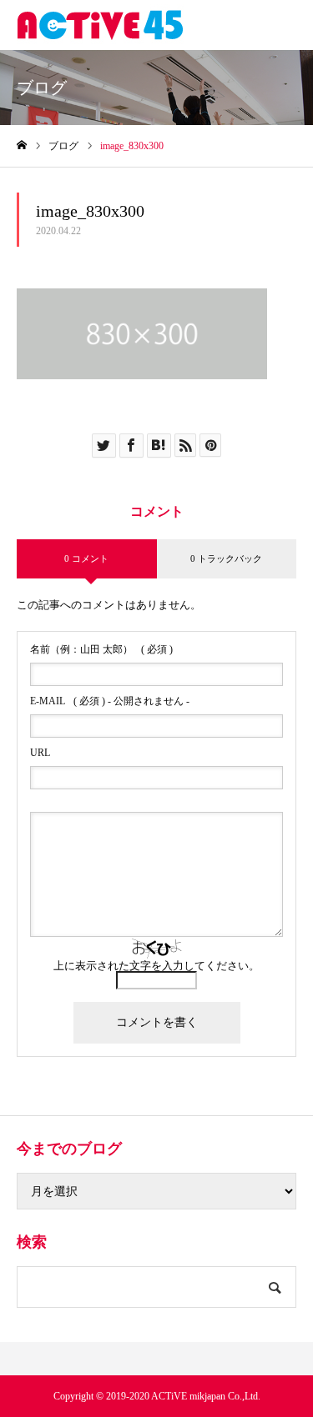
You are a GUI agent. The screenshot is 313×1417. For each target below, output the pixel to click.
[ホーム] (22, 145)
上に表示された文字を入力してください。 (156, 965)
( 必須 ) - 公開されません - (109, 701)
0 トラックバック (226, 558)
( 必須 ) (101, 649)
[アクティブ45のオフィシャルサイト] (100, 25)
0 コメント (86, 558)
